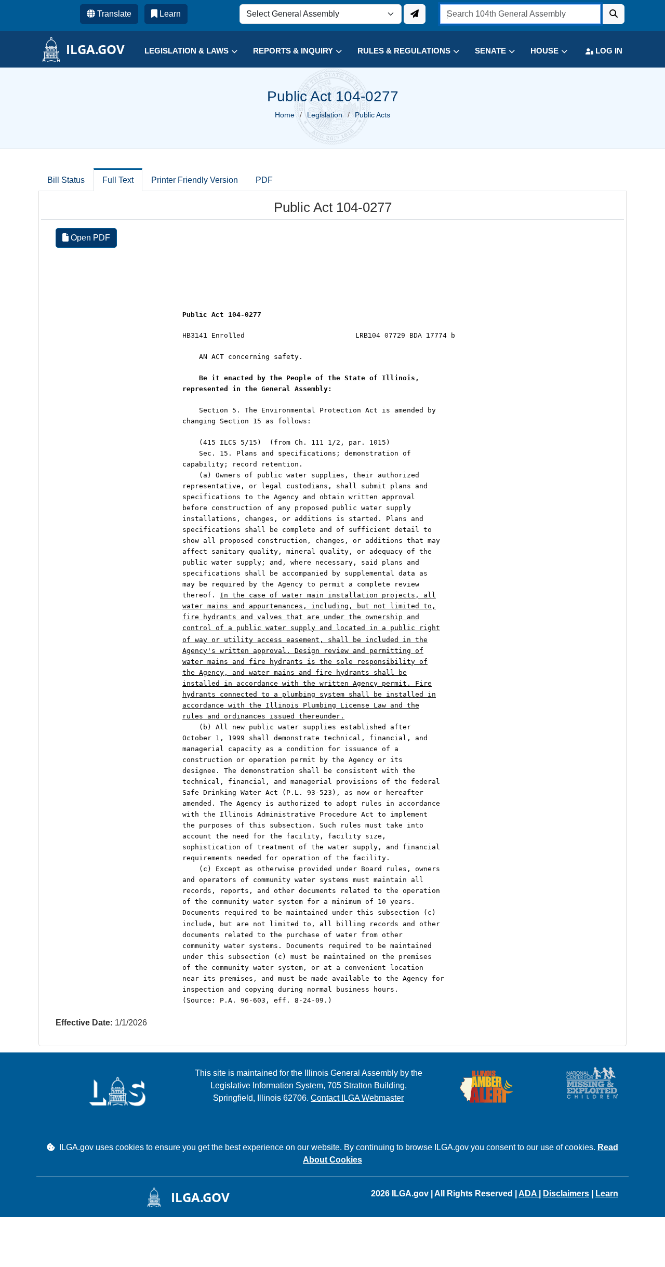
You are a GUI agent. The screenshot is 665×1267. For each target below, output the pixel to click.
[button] (183, 51)
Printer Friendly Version (194, 180)
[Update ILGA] (414, 14)
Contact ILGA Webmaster (357, 1097)
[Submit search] (613, 14)
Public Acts (372, 115)
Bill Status (66, 180)
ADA (528, 1193)
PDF (264, 180)
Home (285, 115)
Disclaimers (566, 1193)
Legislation (324, 115)
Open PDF (89, 237)
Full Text (118, 180)
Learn (606, 1193)
